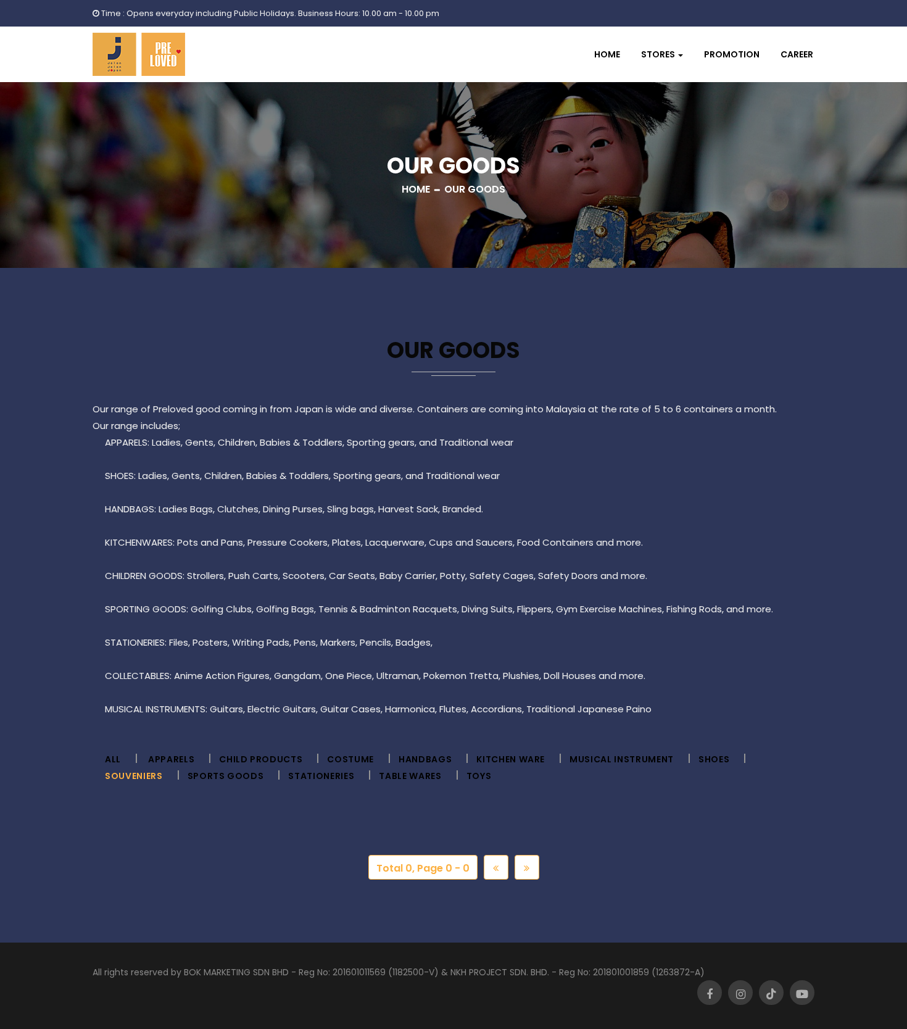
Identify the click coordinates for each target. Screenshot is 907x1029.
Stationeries (321, 776)
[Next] (527, 867)
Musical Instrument (621, 759)
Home (607, 54)
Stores (658, 54)
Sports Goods (226, 776)
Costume (350, 759)
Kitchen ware (510, 759)
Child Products (260, 759)
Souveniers (134, 776)
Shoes (713, 759)
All (113, 759)
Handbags (425, 759)
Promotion (732, 54)
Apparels (171, 759)
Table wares (410, 776)
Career (797, 54)
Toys (479, 776)
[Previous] (496, 867)
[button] (662, 54)
